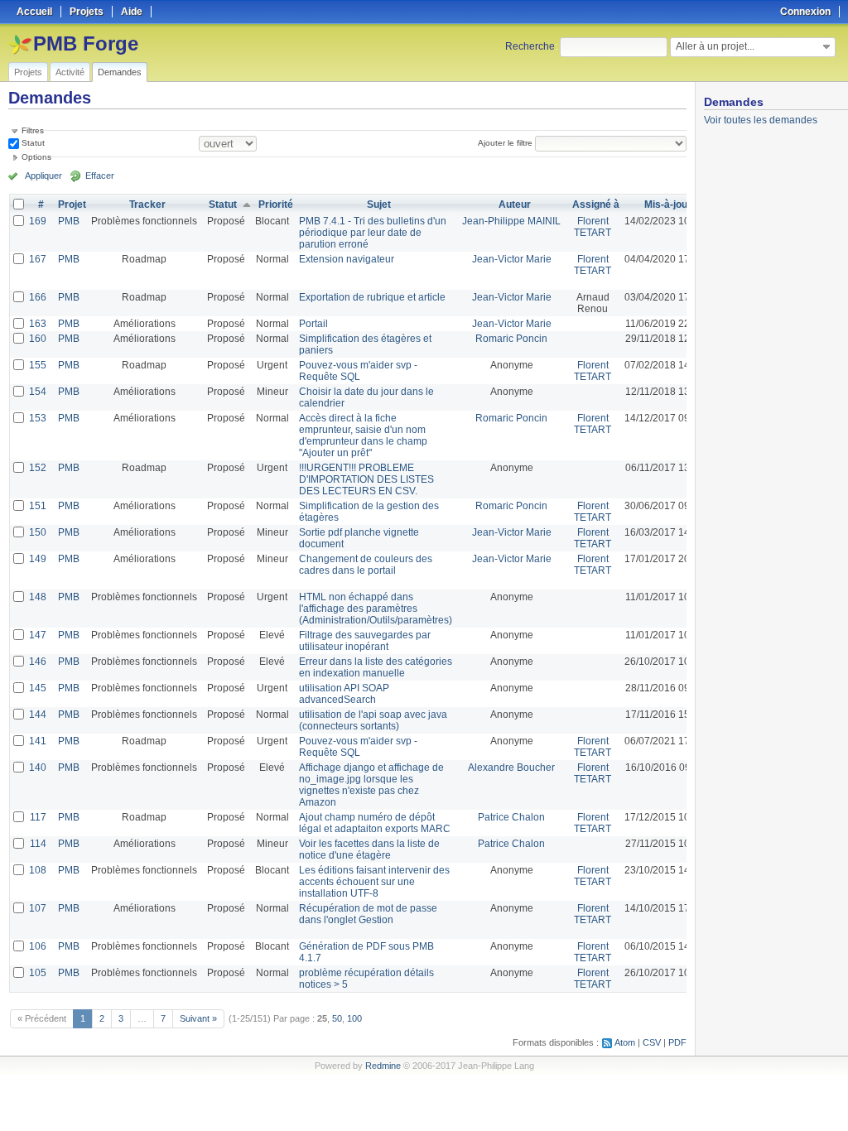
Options (36, 156)
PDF (677, 1042)
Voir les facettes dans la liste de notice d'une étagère (369, 849)
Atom (624, 1042)
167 (37, 259)
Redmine (383, 1066)
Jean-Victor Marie (512, 259)
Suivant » (198, 1018)
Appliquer (43, 175)
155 (37, 365)
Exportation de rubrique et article (372, 297)
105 (37, 973)
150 (37, 532)
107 (37, 908)
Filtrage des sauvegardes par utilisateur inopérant (365, 640)
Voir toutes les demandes (760, 120)
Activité (69, 72)
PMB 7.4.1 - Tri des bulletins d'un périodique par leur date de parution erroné (372, 232)
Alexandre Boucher (511, 767)
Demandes (120, 72)
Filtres (33, 130)
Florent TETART (592, 226)
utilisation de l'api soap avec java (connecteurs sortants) (373, 720)
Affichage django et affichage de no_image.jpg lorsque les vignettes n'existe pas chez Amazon (371, 785)
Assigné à (595, 204)
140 (37, 767)
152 (37, 468)
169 (37, 221)
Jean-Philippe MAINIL (511, 221)
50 (337, 1018)
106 (37, 946)
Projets (28, 72)
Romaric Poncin (511, 338)
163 (37, 324)
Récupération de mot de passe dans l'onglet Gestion (368, 914)
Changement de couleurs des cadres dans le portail (365, 564)
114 (38, 843)
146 (37, 661)
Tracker (147, 204)
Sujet (379, 204)
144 (37, 714)
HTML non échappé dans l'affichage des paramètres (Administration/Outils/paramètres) (375, 608)
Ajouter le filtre (505, 142)
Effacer (99, 175)
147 (37, 635)
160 (37, 338)
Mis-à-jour (667, 204)
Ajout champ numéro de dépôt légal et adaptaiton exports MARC (374, 823)
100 (354, 1018)
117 (38, 817)
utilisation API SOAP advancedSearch (344, 693)
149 (37, 559)
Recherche (530, 46)
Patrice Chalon (511, 817)
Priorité (275, 204)
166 (37, 297)
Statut (32, 142)
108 (37, 870)
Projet (72, 204)
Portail (313, 324)
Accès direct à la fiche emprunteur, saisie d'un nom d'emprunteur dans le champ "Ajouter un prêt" (363, 435)
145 (37, 688)
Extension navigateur (346, 259)
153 (37, 418)
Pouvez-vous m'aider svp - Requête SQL (358, 371)
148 (37, 597)
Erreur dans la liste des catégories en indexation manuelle (375, 667)
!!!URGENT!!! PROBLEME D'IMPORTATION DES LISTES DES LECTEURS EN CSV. (366, 479)
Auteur (515, 204)
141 (37, 741)
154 (37, 391)
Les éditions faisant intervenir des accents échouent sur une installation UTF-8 (374, 881)
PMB (69, 221)
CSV (652, 1042)
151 (37, 506)
